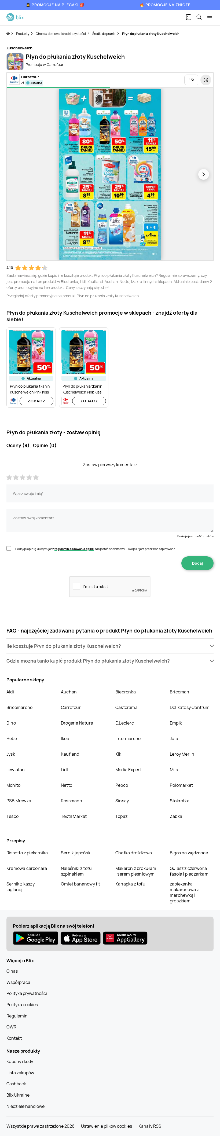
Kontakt (14, 1038)
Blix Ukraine (18, 1095)
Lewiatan (15, 770)
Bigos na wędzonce (189, 853)
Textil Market (74, 816)
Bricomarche (19, 707)
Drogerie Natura (77, 723)
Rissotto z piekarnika (27, 853)
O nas (12, 971)
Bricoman (179, 692)
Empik (176, 723)
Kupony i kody (19, 1061)
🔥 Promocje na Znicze (165, 4)
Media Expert (128, 770)
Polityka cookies (22, 1005)
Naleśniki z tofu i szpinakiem (77, 871)
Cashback (16, 1084)
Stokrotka (179, 801)
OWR (11, 1027)
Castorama (126, 707)
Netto (66, 785)
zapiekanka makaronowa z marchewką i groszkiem (184, 892)
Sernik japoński (76, 853)
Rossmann (71, 801)
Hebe (11, 738)
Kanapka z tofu (130, 884)
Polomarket (181, 785)
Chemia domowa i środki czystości (61, 33)
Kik (118, 754)
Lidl (64, 770)
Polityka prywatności (26, 993)
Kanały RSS (149, 1126)
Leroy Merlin (182, 754)
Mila (174, 770)
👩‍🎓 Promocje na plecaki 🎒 (55, 4)
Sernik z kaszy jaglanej (20, 886)
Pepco (121, 785)
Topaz (121, 816)
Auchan (69, 692)
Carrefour (71, 707)
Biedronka (125, 692)
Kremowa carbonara (26, 868)
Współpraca (18, 982)
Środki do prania (104, 33)
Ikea (65, 738)
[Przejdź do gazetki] (205, 80)
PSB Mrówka (18, 801)
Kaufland (70, 754)
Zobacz (37, 400)
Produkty (22, 33)
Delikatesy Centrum (190, 707)
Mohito (13, 785)
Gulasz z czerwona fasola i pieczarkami (190, 871)
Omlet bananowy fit (80, 884)
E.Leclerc (124, 723)
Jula (174, 738)
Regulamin (17, 1016)
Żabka (176, 816)
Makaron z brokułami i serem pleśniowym (136, 871)
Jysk (10, 754)
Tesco (12, 816)
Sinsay (122, 801)
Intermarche (128, 738)
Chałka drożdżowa (133, 853)
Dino (11, 723)
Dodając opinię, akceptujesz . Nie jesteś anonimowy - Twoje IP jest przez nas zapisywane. (95, 549)
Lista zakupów (20, 1073)
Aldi (10, 692)
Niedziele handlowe (25, 1106)
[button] (110, 646)
